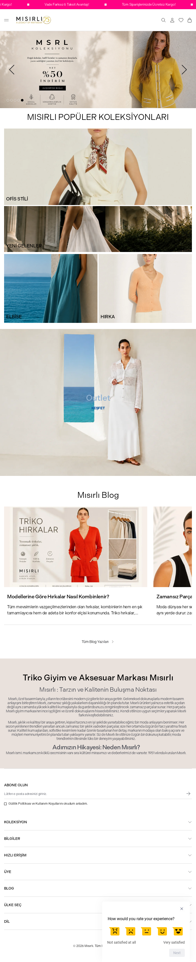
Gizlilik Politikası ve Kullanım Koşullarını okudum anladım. (48, 803)
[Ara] (163, 20)
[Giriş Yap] (172, 20)
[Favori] (181, 20)
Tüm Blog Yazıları (95, 642)
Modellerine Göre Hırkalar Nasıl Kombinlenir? (58, 597)
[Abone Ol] (188, 793)
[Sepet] (189, 20)
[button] (8, 100)
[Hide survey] (182, 909)
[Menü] (6, 20)
